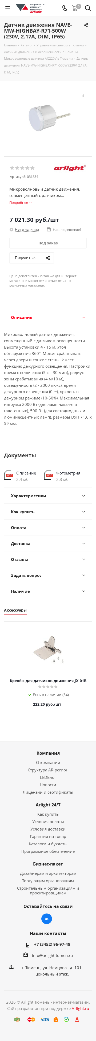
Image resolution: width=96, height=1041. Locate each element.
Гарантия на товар (48, 836)
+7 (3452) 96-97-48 (52, 944)
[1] (12, 168)
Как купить (48, 814)
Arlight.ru (80, 1008)
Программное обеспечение (48, 851)
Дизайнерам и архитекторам (48, 873)
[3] (22, 168)
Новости (48, 784)
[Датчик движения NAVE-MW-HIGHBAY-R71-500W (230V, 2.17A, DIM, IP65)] (48, 118)
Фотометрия (68, 473)
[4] (27, 168)
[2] (17, 168)
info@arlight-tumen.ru (52, 955)
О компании (48, 762)
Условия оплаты (48, 821)
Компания (48, 753)
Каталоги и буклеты (48, 843)
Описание (26, 473)
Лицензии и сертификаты (48, 792)
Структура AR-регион (48, 769)
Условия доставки (48, 829)
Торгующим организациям (48, 880)
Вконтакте (46, 918)
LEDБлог (48, 777)
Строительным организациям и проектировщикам (48, 890)
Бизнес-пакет (48, 864)
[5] (32, 168)
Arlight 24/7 (48, 805)
